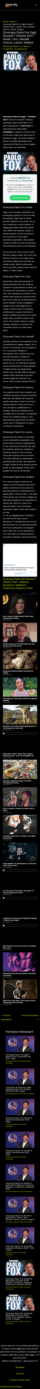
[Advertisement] (20, 94)
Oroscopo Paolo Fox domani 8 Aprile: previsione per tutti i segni (19, 1152)
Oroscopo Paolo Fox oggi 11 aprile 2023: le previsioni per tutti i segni (18, 1057)
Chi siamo (20, 1374)
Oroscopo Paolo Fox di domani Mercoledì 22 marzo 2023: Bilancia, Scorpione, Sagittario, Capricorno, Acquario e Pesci (19, 1282)
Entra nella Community (20, 198)
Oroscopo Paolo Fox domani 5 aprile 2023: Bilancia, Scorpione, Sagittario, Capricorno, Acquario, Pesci (20, 1186)
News (26, 46)
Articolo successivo (30, 1016)
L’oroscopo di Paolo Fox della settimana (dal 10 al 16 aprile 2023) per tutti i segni (18, 1089)
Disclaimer (20, 1367)
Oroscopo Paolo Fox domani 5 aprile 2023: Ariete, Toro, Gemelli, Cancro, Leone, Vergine (20, 1218)
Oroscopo (27, 1061)
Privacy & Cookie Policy (20, 1380)
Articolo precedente (6, 1016)
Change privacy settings (10, 1386)
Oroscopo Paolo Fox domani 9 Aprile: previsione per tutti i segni (19, 1120)
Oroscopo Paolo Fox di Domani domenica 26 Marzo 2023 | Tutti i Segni (20, 1248)
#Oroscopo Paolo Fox (12, 46)
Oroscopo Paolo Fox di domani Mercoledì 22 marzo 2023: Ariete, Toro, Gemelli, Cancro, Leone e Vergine (19, 1316)
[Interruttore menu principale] (35, 5)
